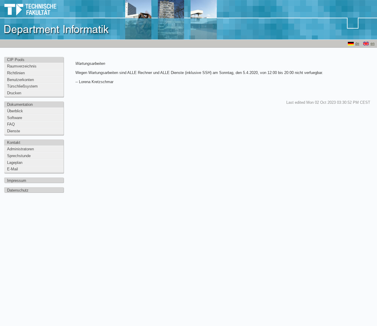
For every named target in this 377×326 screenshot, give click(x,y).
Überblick (15, 111)
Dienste (13, 131)
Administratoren (20, 149)
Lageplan (14, 162)
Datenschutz (18, 190)
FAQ (11, 124)
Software (14, 118)
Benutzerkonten (20, 80)
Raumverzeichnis (22, 66)
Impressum (16, 180)
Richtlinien (16, 73)
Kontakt (13, 142)
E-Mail (12, 169)
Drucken (14, 93)
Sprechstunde (19, 156)
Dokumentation (20, 104)
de (357, 43)
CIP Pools (15, 59)
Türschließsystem (22, 86)
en (373, 43)
